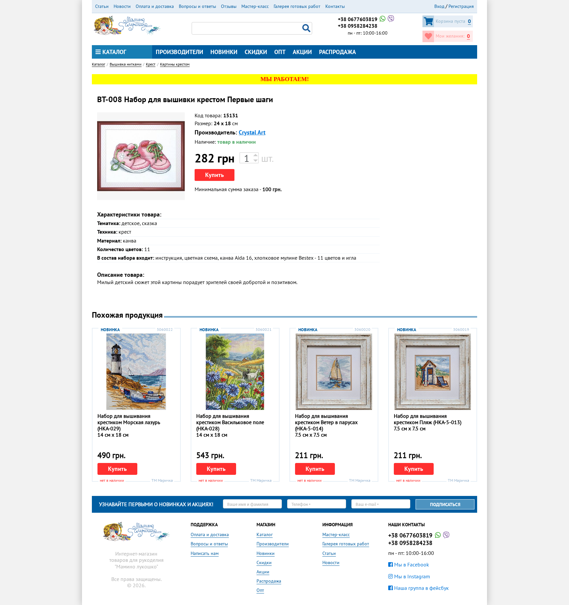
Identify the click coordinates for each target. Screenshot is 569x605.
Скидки (256, 52)
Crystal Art (252, 132)
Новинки (223, 52)
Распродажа (337, 52)
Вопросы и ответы (197, 6)
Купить (214, 175)
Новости (122, 6)
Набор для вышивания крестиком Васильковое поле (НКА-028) (230, 422)
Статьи (102, 6)
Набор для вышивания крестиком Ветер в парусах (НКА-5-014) (326, 422)
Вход (439, 6)
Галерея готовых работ (297, 6)
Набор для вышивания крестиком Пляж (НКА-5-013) (427, 419)
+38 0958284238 (357, 25)
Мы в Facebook (411, 564)
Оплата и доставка (155, 6)
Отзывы (228, 6)
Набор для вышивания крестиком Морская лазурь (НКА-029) (128, 422)
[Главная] (127, 24)
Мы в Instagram (411, 576)
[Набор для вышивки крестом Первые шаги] (141, 156)
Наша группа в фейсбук (421, 588)
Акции (302, 52)
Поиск (307, 28)
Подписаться (445, 504)
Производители (179, 52)
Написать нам (205, 553)
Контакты (335, 6)
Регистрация (461, 6)
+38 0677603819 (358, 19)
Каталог (113, 52)
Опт (279, 52)
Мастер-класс (255, 6)
